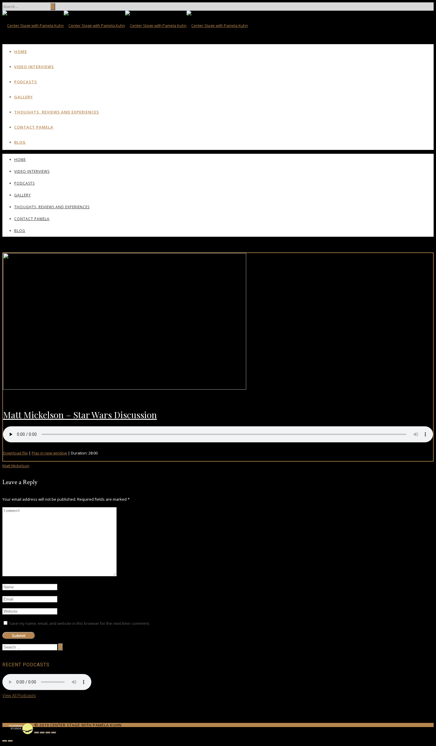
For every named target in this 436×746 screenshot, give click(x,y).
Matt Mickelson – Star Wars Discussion (80, 415)
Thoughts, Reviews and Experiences (56, 112)
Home (20, 51)
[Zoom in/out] (53, 733)
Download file (15, 453)
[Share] (42, 733)
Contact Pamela (33, 127)
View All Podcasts (19, 695)
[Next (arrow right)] (10, 741)
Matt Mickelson (15, 465)
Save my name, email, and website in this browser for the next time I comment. (79, 623)
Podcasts (25, 81)
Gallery (23, 97)
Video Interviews (34, 66)
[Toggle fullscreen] (48, 733)
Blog (20, 142)
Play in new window (49, 453)
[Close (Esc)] (36, 733)
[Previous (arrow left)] (4, 741)
